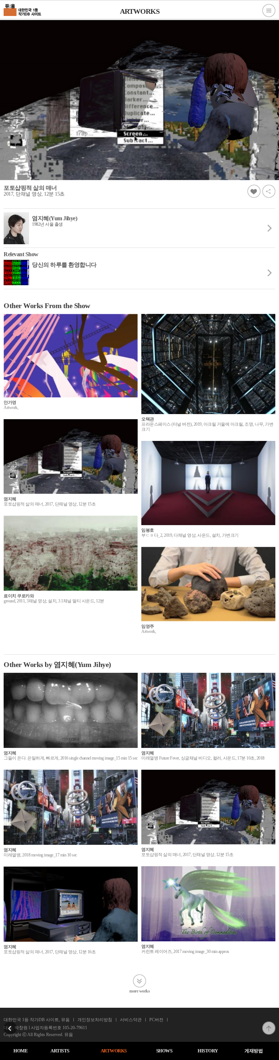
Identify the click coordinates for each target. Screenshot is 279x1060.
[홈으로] (23, 9)
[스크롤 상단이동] (268, 1023)
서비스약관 (131, 1019)
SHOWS (164, 1050)
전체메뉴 (268, 10)
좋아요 (253, 191)
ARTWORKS (114, 1050)
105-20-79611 (74, 1027)
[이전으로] (10, 1023)
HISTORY (208, 1050)
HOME (20, 1050)
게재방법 (253, 1050)
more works (139, 991)
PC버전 (156, 1019)
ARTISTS (59, 1050)
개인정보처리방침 (94, 1019)
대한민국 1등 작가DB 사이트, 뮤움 (37, 1019)
